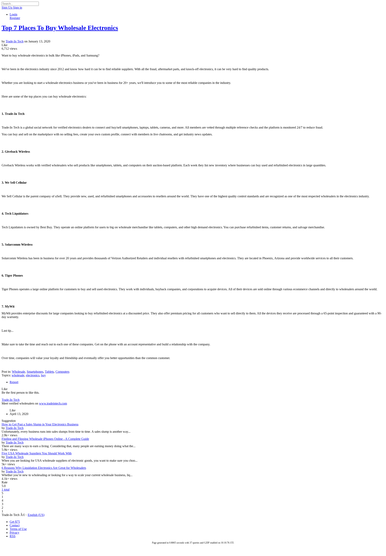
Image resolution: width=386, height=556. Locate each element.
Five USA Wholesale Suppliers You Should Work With (37, 453)
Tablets (49, 371)
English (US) (36, 515)
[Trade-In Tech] (193, 38)
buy (43, 375)
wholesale (18, 375)
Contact (15, 525)
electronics (32, 375)
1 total (5, 489)
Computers (62, 371)
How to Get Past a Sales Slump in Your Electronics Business (40, 424)
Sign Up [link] (7, 7)
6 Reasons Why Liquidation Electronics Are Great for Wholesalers (44, 468)
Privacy (14, 532)
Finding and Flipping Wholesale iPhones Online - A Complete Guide (45, 439)
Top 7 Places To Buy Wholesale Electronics (60, 27)
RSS (12, 536)
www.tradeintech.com (53, 403)
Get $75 (15, 521)
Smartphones (35, 371)
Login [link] (13, 14)
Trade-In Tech (15, 41)
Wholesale (18, 371)
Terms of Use (18, 529)
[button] (4, 45)
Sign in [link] (17, 7)
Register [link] (15, 18)
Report (14, 382)
